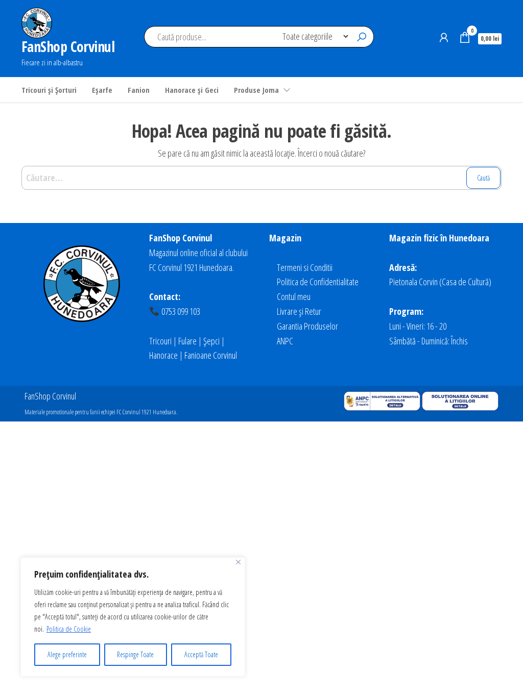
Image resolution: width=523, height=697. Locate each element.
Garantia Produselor (307, 326)
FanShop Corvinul (67, 46)
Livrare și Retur (299, 311)
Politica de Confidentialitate (318, 282)
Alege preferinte (67, 654)
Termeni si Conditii (304, 267)
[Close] (238, 562)
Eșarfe (102, 90)
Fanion (139, 90)
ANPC (285, 341)
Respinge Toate (135, 654)
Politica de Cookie (68, 629)
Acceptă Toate (201, 654)
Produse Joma (256, 90)
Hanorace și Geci (192, 90)
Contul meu (294, 296)
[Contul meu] (443, 37)
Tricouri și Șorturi (49, 90)
